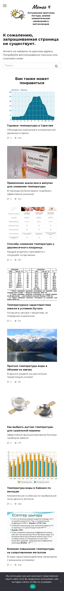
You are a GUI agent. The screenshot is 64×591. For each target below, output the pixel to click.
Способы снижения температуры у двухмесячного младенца (30, 246)
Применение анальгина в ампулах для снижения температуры (30, 185)
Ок (32, 586)
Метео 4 (41, 7)
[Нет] (60, 581)
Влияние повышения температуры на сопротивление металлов (30, 551)
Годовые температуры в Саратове (30, 125)
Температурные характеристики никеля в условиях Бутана (29, 306)
